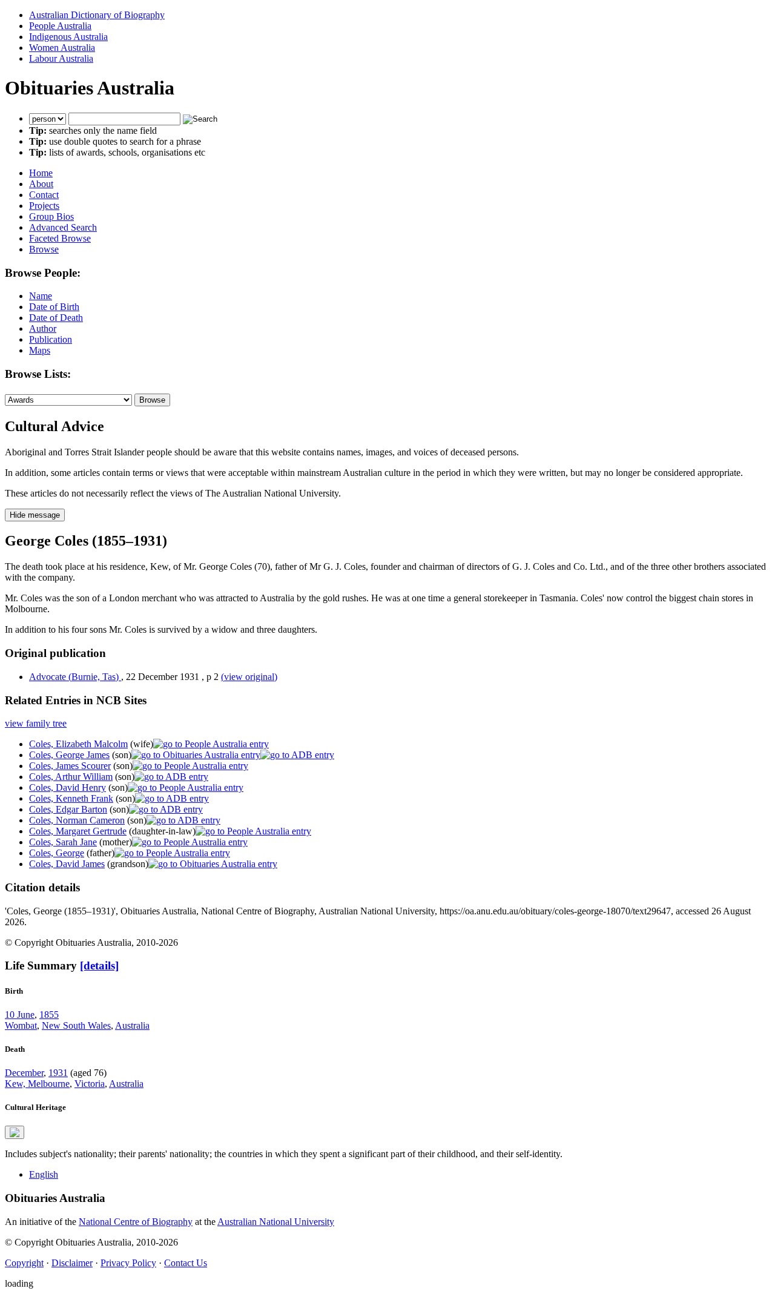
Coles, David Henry (67, 787)
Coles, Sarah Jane (63, 842)
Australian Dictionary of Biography (97, 15)
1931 (58, 1073)
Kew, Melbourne (37, 1083)
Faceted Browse (60, 238)
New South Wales (76, 1025)
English (43, 1174)
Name (40, 296)
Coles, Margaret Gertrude (78, 831)
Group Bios (51, 216)
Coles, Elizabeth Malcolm (78, 744)
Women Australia (62, 47)
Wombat (21, 1025)
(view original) (249, 677)
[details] (99, 965)
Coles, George (56, 853)
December (24, 1073)
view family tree (36, 723)
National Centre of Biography (136, 1221)
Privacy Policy (128, 1263)
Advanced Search (63, 227)
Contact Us (185, 1263)
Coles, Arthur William (71, 776)
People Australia (60, 26)
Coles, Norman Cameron (77, 820)
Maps (39, 350)
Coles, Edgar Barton (68, 809)
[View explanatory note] (14, 1132)
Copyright (24, 1263)
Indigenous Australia (68, 36)
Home (41, 173)
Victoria (89, 1083)
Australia (132, 1025)
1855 (49, 1014)
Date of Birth (54, 307)
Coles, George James (69, 755)
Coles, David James (67, 864)
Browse (44, 249)
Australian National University (275, 1221)
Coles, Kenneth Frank (71, 798)
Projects (44, 205)
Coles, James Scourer (70, 766)
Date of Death (56, 317)
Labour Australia (61, 58)
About (41, 184)
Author (42, 328)
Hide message (35, 515)
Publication (50, 339)
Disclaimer (72, 1263)
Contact (44, 195)
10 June (20, 1014)
